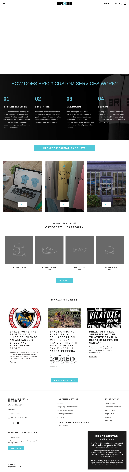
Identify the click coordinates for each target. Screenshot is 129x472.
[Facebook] (9, 423)
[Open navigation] (4, 3)
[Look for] (120, 3)
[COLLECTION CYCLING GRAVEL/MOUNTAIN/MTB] (64, 40)
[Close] (124, 434)
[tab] (53, 227)
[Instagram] (13, 423)
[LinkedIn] (18, 423)
